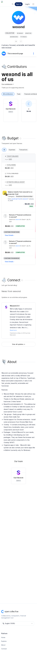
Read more (13, 330)
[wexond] (4, 53)
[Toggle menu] (33, 4)
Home (3, 637)
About (3, 645)
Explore (3, 641)
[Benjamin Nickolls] (6, 195)
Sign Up (18, 4)
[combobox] (17, 623)
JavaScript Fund (16, 199)
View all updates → (18, 344)
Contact (4, 649)
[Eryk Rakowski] (6, 307)
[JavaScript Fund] (5, 193)
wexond (25, 199)
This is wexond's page (15, 53)
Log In (27, 4)
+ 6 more (23, 37)
